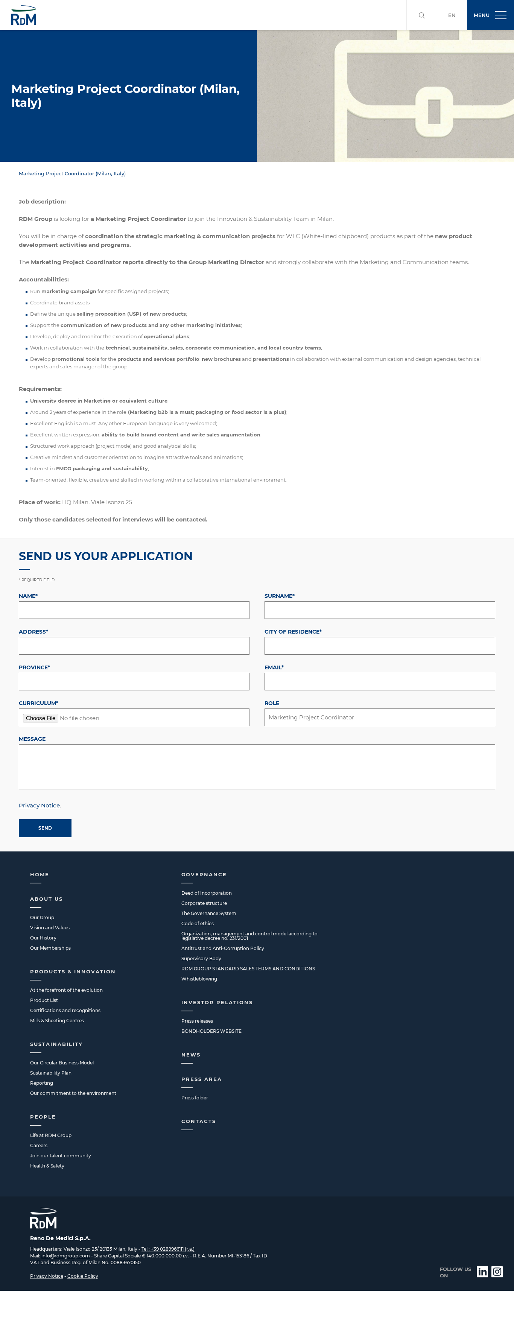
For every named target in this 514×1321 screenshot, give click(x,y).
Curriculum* (38, 703)
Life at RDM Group (50, 1135)
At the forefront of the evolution (66, 990)
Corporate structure (204, 903)
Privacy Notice (39, 805)
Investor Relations (217, 1002)
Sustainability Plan (50, 1073)
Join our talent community (60, 1155)
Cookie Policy (82, 1276)
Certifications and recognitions (65, 1010)
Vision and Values (50, 927)
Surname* (280, 596)
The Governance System (208, 913)
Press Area (201, 1079)
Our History (43, 938)
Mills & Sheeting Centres (57, 1020)
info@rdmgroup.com (65, 1256)
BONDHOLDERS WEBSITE (211, 1031)
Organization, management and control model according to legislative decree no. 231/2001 (249, 936)
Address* (33, 631)
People (43, 1117)
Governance (204, 874)
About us (46, 899)
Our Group (42, 917)
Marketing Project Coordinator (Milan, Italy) (72, 173)
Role (272, 703)
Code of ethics (197, 923)
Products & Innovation (73, 971)
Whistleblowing (199, 979)
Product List (44, 1000)
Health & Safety (47, 1166)
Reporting (41, 1083)
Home (39, 874)
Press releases (197, 1021)
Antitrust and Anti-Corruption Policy (222, 948)
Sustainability (56, 1044)
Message (32, 739)
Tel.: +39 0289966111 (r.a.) (168, 1249)
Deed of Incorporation (206, 893)
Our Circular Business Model (62, 1063)
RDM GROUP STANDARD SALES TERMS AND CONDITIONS (248, 968)
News (191, 1055)
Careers (38, 1145)
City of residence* (293, 631)
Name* (28, 596)
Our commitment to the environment (73, 1093)
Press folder (194, 1098)
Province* (34, 667)
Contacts (198, 1121)
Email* (274, 667)
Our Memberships (50, 948)
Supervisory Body (201, 958)
